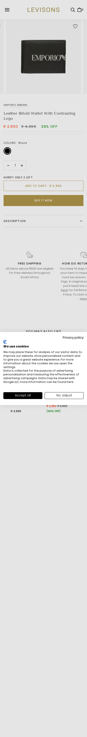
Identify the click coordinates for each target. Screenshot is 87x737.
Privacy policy (73, 338)
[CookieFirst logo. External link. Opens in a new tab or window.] (5, 342)
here (70, 382)
